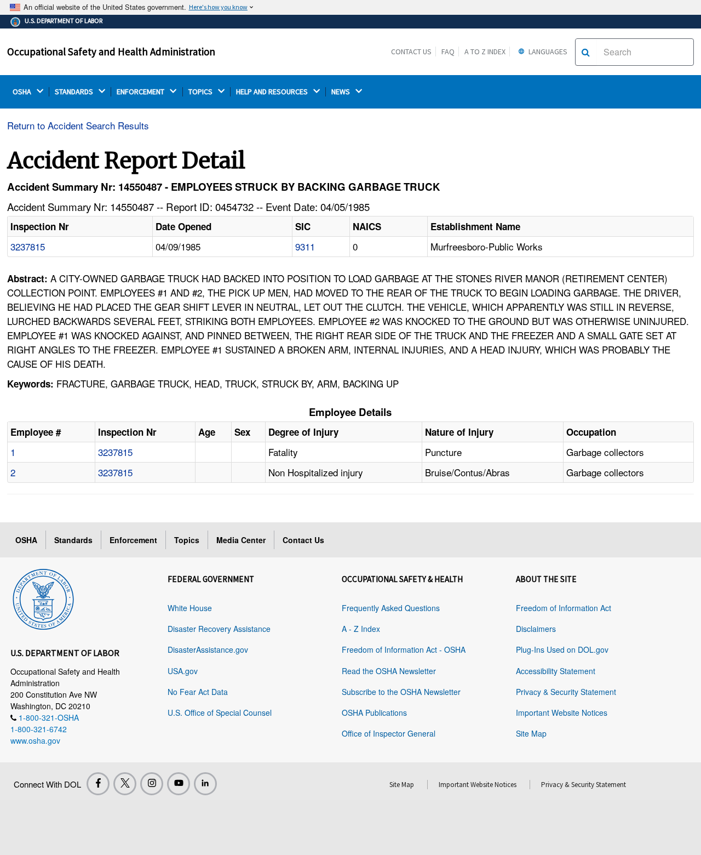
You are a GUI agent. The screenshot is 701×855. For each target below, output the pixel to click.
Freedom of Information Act (563, 607)
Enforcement (133, 539)
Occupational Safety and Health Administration (111, 51)
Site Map (531, 733)
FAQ (448, 51)
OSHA (23, 91)
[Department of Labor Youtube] (178, 783)
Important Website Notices (561, 712)
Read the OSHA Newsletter (389, 670)
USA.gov (183, 670)
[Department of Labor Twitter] (124, 783)
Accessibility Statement (555, 670)
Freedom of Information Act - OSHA (404, 649)
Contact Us (411, 51)
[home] (43, 597)
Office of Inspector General (388, 733)
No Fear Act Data (198, 691)
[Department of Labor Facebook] (98, 783)
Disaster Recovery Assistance (219, 628)
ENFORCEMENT (141, 91)
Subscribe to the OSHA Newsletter (401, 691)
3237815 (27, 246)
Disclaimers (536, 628)
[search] (585, 52)
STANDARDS (75, 91)
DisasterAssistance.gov (208, 649)
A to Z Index (484, 51)
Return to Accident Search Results (78, 125)
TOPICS (201, 91)
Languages (547, 51)
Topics (186, 539)
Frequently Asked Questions (391, 607)
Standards (73, 539)
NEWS (341, 91)
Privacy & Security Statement (566, 691)
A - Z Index (361, 628)
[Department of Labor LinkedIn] (205, 783)
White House (190, 607)
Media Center (241, 539)
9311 (305, 246)
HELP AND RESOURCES (272, 91)
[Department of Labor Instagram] (151, 783)
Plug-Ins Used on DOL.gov (562, 649)
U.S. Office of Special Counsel (220, 712)
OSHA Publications (374, 712)
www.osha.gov (35, 740)
